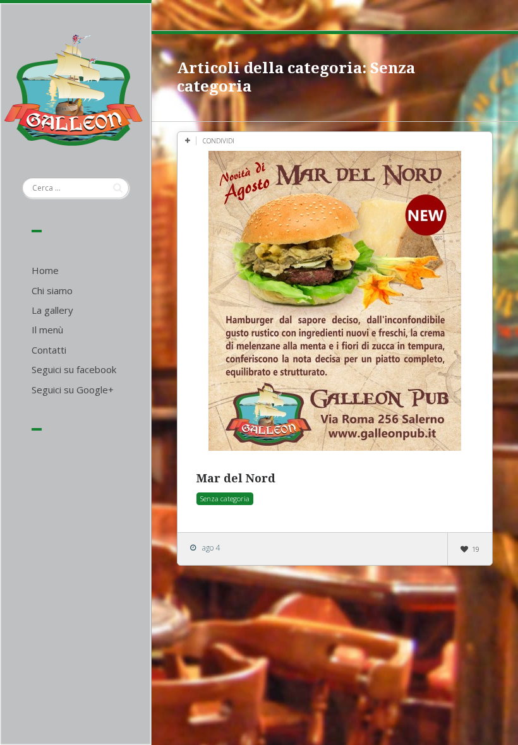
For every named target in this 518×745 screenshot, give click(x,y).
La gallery (52, 310)
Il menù (47, 329)
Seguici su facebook (74, 369)
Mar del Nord (235, 478)
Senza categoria (225, 498)
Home (45, 270)
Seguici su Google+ (73, 389)
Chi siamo (52, 290)
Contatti (49, 349)
